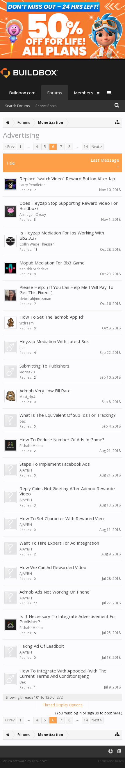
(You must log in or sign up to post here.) (88, 713)
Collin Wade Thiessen (37, 244)
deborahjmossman (35, 298)
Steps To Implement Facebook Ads (54, 464)
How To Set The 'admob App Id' (51, 317)
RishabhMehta (31, 445)
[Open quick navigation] (117, 122)
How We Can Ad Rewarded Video (52, 567)
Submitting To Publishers (44, 366)
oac (22, 421)
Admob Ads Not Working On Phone (54, 592)
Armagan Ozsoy (32, 214)
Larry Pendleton (32, 184)
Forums (54, 93)
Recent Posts (45, 105)
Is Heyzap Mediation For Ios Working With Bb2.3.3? (61, 235)
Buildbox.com (22, 93)
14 (86, 146)
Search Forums (17, 105)
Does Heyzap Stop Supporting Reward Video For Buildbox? (68, 205)
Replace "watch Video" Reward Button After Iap (67, 178)
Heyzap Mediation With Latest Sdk (54, 341)
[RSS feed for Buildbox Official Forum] (119, 751)
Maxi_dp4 (27, 396)
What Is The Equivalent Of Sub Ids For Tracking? (67, 415)
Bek (22, 682)
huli (22, 347)
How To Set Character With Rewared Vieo (61, 518)
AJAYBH (25, 470)
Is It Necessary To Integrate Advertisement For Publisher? (67, 618)
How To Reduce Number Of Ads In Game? (61, 439)
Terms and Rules (110, 761)
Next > (97, 146)
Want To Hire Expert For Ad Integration (59, 543)
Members (83, 93)
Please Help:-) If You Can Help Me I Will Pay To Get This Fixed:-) (66, 289)
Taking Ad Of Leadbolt (41, 646)
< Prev (9, 146)
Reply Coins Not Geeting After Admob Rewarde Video (67, 491)
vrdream (26, 323)
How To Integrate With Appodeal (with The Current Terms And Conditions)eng (62, 673)
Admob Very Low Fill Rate (45, 390)
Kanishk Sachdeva (34, 268)
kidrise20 (27, 372)
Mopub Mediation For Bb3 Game (52, 263)
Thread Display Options (62, 704)
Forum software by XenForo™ (24, 761)
